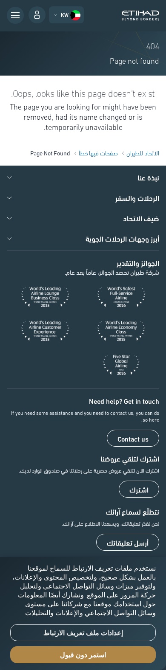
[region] (83, 613)
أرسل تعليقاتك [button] (128, 542)
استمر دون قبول (83, 654)
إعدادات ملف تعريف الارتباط (83, 632)
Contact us (133, 438)
